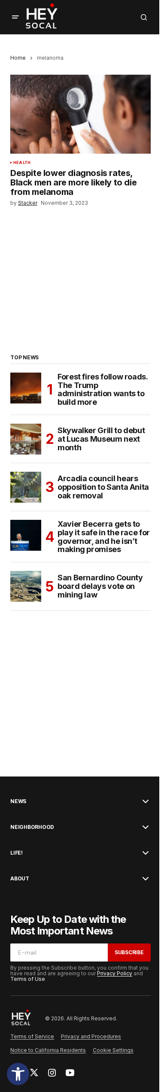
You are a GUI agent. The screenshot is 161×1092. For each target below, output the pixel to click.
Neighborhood (32, 827)
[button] (18, 1074)
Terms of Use (27, 979)
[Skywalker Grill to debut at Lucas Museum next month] (25, 439)
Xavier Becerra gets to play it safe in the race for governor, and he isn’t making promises (104, 537)
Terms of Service (32, 1036)
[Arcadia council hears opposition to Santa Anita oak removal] (25, 487)
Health (21, 163)
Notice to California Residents (48, 1050)
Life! (16, 853)
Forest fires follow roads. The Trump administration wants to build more (103, 389)
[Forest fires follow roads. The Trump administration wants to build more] (25, 388)
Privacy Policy (114, 973)
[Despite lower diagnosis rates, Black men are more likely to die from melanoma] (80, 114)
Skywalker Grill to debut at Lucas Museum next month (101, 439)
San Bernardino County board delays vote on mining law (100, 586)
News (18, 801)
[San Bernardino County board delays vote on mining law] (25, 586)
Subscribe (129, 952)
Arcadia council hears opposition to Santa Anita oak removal (103, 487)
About (19, 879)
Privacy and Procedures (91, 1036)
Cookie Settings (113, 1050)
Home (18, 58)
